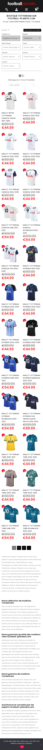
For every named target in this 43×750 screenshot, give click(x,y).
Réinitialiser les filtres (32, 30)
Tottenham (12, 612)
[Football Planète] (21, 4)
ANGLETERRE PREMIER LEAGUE (20, 22)
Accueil (5, 22)
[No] (40, 744)
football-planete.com (14, 606)
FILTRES (4, 30)
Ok (22, 747)
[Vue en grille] (20, 75)
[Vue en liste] (23, 75)
